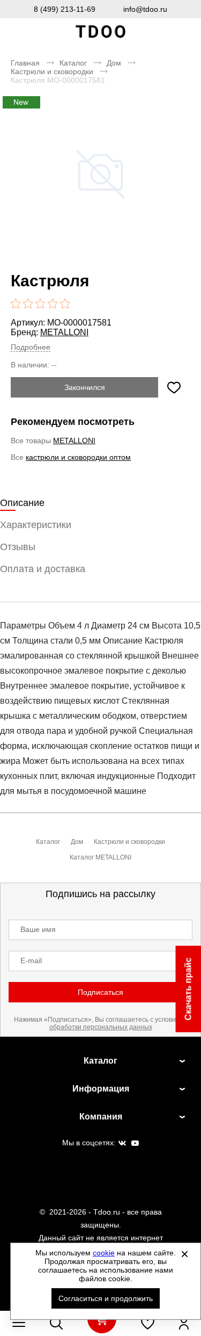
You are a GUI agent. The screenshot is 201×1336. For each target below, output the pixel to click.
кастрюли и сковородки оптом (78, 457)
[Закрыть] (184, 1253)
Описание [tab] (22, 502)
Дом (114, 63)
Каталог (73, 63)
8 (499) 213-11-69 (64, 9)
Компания (100, 1116)
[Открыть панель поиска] (56, 1323)
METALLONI (64, 332)
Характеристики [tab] (35, 524)
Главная (25, 63)
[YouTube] (135, 1143)
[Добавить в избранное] (173, 387)
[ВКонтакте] (122, 1143)
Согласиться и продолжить (105, 1298)
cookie (104, 1252)
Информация (100, 1088)
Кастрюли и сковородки (52, 71)
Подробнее (30, 347)
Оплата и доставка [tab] (42, 569)
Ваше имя (38, 929)
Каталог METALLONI (100, 857)
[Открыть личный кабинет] (184, 1323)
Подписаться (100, 992)
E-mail (31, 960)
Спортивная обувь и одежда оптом (100, 32)
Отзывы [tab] (17, 546)
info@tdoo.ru (145, 9)
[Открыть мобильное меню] (18, 1323)
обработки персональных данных (100, 1027)
